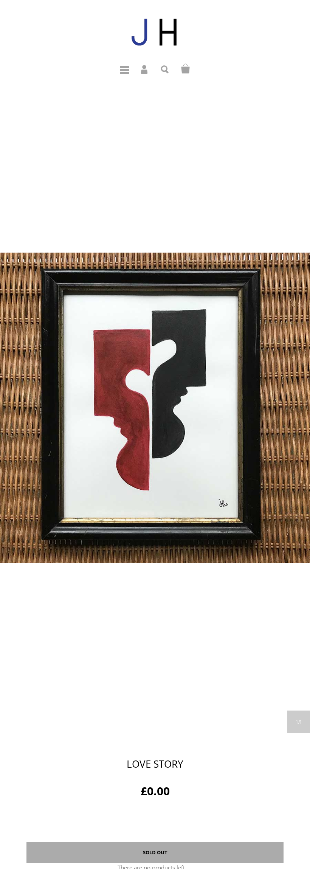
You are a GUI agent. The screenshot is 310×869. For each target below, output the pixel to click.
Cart (185, 69)
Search (165, 69)
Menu (124, 69)
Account (145, 69)
